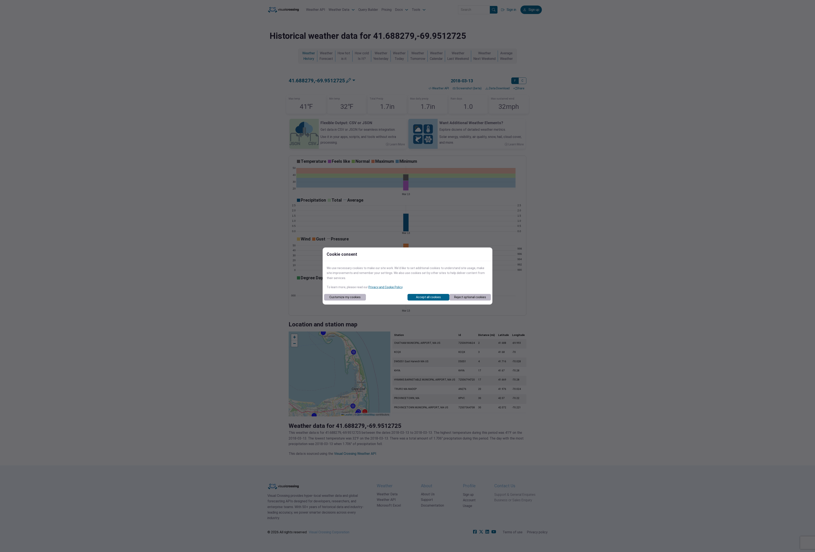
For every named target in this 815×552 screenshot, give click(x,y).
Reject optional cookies (470, 297)
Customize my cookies (345, 297)
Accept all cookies (428, 297)
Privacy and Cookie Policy (385, 287)
